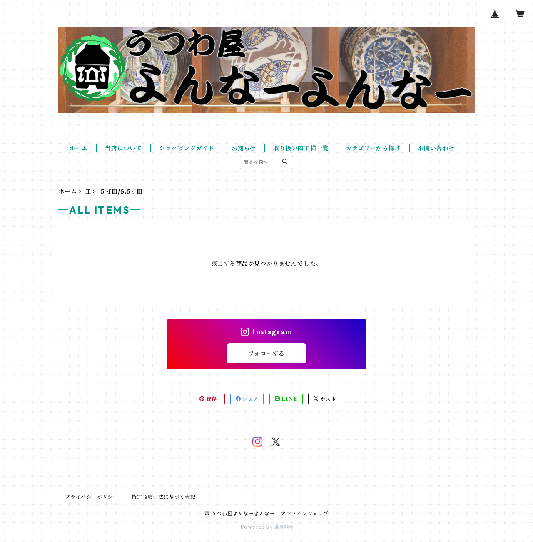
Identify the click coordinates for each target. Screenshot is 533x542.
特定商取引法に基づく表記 (164, 497)
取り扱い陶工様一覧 (301, 148)
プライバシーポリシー (91, 497)
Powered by (257, 527)
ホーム (79, 148)
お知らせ (244, 148)
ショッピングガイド (186, 148)
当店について (123, 148)
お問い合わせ (436, 148)
